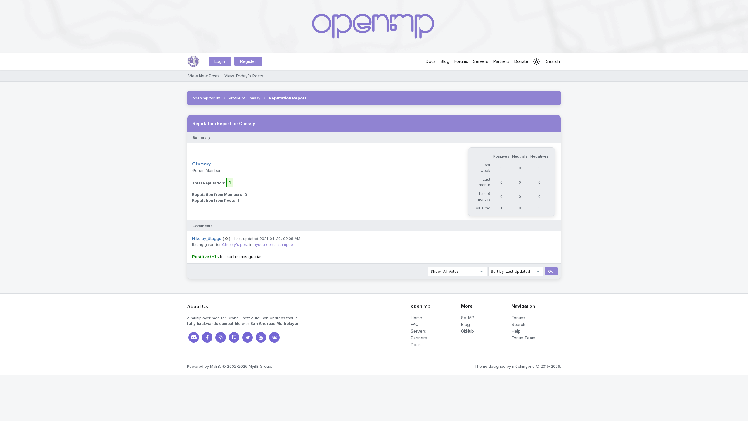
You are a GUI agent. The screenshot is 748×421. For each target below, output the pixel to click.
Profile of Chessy (244, 98)
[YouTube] (261, 337)
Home (416, 317)
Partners (501, 61)
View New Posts (203, 75)
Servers (480, 61)
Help (516, 331)
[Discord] (193, 337)
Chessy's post (235, 244)
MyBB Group (260, 366)
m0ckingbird (523, 366)
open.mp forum (206, 98)
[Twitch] (234, 337)
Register (248, 61)
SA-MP (467, 317)
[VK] (274, 337)
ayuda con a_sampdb (273, 244)
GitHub (467, 331)
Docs (431, 61)
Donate (521, 61)
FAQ (415, 324)
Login (219, 61)
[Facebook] (207, 337)
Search (553, 61)
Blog (445, 61)
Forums (461, 61)
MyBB (215, 366)
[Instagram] (220, 337)
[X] (247, 337)
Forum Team (523, 337)
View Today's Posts (243, 75)
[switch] (536, 61)
